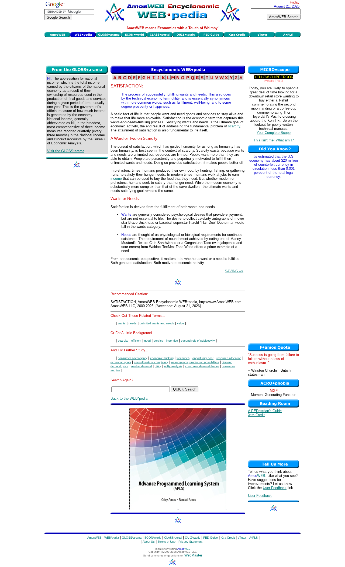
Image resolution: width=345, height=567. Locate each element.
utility (158, 366)
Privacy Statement (190, 541)
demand (227, 362)
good (147, 340)
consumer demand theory (202, 366)
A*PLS (253, 537)
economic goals (121, 362)
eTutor (242, 537)
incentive (172, 340)
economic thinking (162, 358)
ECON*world (152, 537)
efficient (136, 340)
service (158, 340)
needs (133, 323)
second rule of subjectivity (198, 340)
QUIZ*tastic (192, 537)
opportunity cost (202, 358)
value (180, 323)
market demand (141, 366)
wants (122, 323)
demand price (119, 366)
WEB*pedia (111, 537)
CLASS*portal (173, 537)
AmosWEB (94, 537)
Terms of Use (166, 541)
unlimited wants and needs (157, 323)
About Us (149, 541)
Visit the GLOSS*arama (65, 151)
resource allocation (228, 358)
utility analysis (173, 366)
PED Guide (210, 537)
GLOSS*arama (132, 537)
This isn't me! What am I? (274, 140)
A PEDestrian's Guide (265, 411)
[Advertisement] (172, 51)
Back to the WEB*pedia (129, 398)
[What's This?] (273, 80)
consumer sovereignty (132, 358)
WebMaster (193, 555)
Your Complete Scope (274, 133)
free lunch (183, 358)
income (116, 178)
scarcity (234, 126)
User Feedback (275, 488)
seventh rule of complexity (151, 362)
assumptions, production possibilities (195, 362)
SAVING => (234, 271)
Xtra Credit (256, 415)
